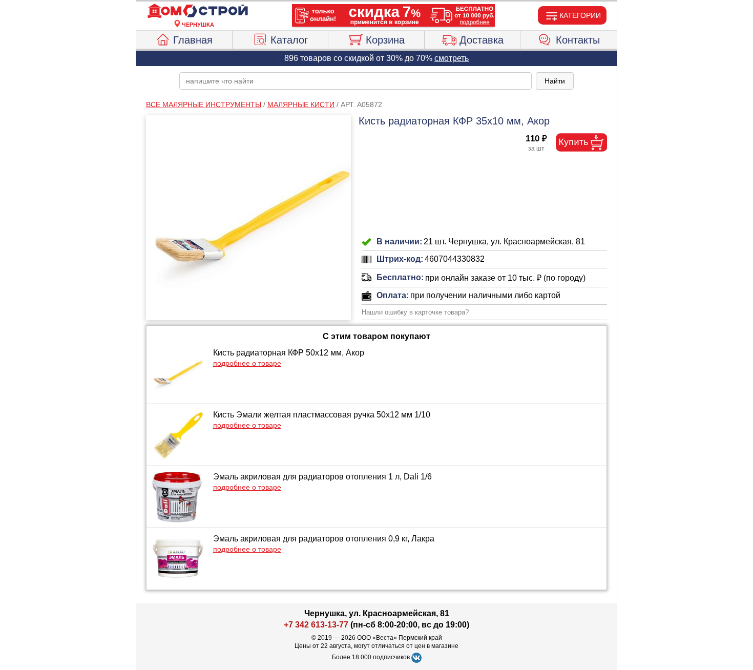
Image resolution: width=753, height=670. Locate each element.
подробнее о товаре (247, 363)
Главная (193, 40)
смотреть (451, 58)
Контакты (578, 40)
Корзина (385, 40)
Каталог (289, 40)
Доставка (481, 40)
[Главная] (198, 11)
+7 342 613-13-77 (316, 624)
